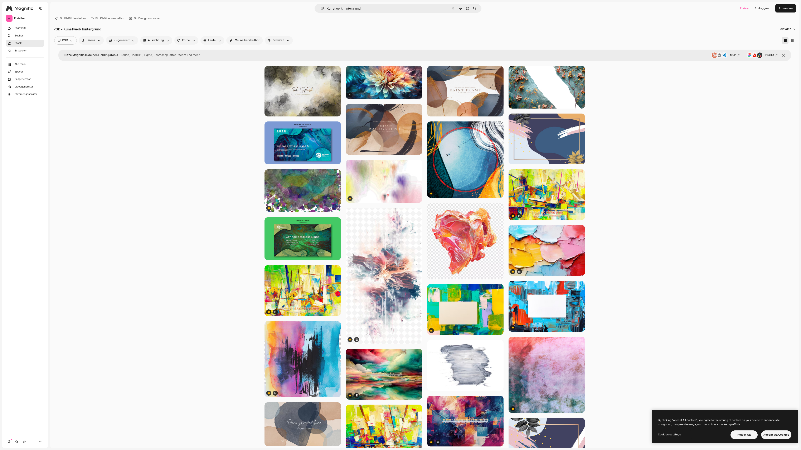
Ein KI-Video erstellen (109, 18)
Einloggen (762, 8)
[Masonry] (785, 40)
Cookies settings (669, 434)
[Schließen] (783, 55)
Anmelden (786, 8)
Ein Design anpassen (147, 18)
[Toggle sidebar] (41, 8)
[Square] (792, 40)
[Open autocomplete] (320, 8)
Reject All (744, 434)
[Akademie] (16, 441)
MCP (733, 55)
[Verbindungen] (9, 441)
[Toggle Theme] (24, 441)
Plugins (769, 55)
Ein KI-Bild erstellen (72, 18)
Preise (744, 8)
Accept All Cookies (776, 434)
